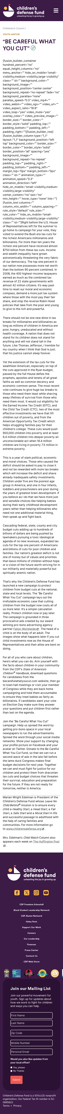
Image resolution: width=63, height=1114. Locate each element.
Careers (31, 933)
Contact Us (31, 956)
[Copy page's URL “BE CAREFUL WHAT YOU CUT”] (34, 47)
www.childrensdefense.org (23, 829)
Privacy (17, 1105)
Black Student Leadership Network (32, 910)
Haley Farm (31, 922)
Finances (31, 944)
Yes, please (19, 1067)
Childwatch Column (13, 28)
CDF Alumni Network (31, 916)
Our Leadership (31, 939)
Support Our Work (31, 927)
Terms (6, 1105)
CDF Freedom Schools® (31, 904)
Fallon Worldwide (24, 629)
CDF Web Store (32, 962)
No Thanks (18, 1070)
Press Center (31, 950)
